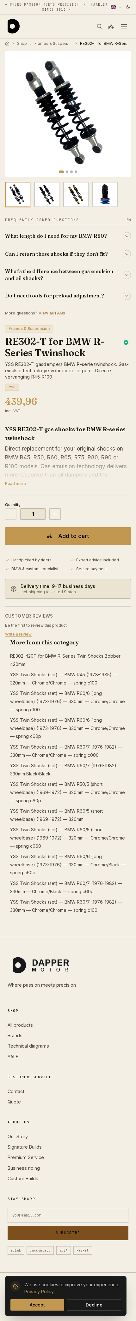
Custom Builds (23, 1178)
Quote (14, 1101)
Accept (37, 1304)
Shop (22, 43)
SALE (13, 1056)
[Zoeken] (99, 26)
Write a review (18, 634)
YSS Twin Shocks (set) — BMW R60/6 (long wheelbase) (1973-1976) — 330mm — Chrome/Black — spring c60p (68, 864)
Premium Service (26, 1157)
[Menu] (124, 26)
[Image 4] (76, 171)
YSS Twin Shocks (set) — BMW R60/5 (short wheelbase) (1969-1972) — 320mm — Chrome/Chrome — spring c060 (67, 837)
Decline (94, 1304)
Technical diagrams (28, 1046)
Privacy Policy (39, 1291)
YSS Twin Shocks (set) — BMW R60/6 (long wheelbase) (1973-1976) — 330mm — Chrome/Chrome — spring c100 (67, 701)
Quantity (13, 504)
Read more (15, 483)
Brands (15, 1035)
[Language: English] (116, 7)
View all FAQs (52, 313)
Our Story (18, 1136)
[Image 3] (71, 171)
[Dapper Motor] (14, 26)
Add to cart (73, 536)
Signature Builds (25, 1147)
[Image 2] (67, 171)
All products (20, 1025)
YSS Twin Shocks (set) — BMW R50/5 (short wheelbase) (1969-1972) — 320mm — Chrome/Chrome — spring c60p (67, 792)
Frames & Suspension (53, 43)
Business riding (24, 1168)
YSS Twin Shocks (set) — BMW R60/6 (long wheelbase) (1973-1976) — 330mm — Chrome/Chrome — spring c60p (67, 728)
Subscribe (68, 1232)
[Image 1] (61, 171)
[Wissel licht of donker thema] (128, 7)
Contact (16, 1091)
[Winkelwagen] (111, 26)
